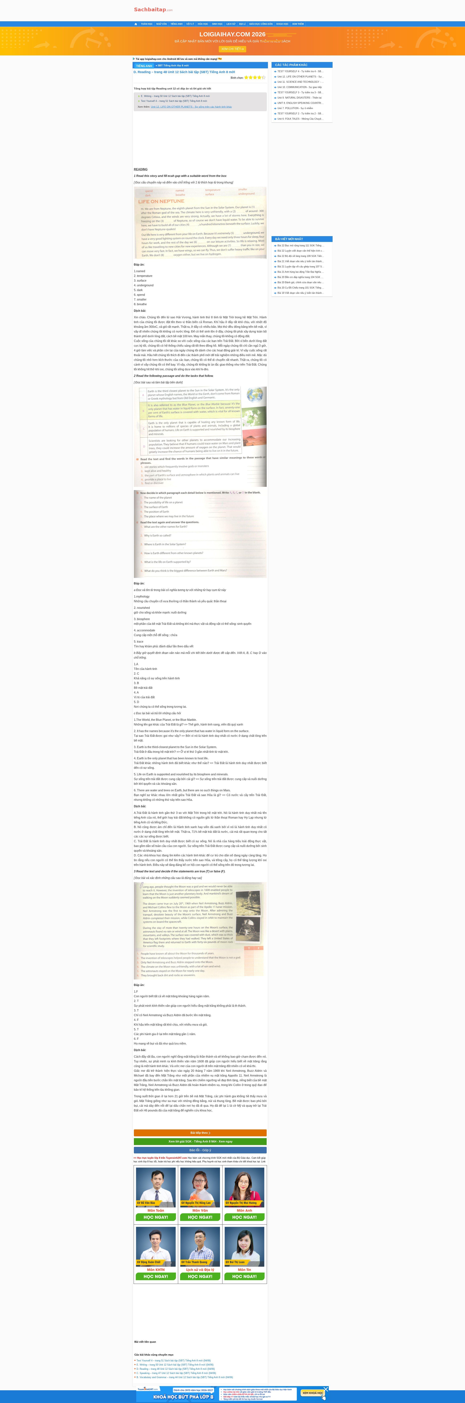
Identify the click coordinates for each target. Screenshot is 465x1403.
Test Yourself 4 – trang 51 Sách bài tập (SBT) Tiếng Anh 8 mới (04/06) (174, 1360)
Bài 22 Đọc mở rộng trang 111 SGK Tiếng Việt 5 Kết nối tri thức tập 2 (301, 245)
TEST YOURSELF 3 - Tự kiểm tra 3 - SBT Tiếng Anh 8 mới (301, 92)
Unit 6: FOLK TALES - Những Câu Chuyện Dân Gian (301, 118)
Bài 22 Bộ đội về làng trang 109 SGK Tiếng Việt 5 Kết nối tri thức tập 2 (301, 256)
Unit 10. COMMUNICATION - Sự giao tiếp (300, 87)
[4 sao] (259, 77)
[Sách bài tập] (153, 10)
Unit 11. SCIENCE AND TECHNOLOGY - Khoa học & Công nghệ (301, 82)
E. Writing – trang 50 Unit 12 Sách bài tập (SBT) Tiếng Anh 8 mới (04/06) (175, 1364)
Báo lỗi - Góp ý (200, 1150)
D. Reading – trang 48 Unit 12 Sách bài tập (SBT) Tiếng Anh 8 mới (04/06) (176, 1369)
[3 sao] (255, 77)
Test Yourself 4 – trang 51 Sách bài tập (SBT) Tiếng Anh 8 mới (174, 101)
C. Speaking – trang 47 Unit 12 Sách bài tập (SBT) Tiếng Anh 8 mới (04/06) (176, 1373)
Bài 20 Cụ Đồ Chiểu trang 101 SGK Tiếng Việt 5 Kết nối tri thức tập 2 (301, 287)
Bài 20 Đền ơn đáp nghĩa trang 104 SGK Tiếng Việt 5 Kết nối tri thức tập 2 (301, 277)
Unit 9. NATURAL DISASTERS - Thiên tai (300, 97)
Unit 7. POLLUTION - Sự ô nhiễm (295, 108)
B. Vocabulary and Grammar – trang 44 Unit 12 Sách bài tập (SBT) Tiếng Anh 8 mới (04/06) (185, 1377)
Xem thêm (298, 24)
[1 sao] (246, 77)
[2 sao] (250, 77)
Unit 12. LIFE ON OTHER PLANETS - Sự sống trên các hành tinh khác (191, 106)
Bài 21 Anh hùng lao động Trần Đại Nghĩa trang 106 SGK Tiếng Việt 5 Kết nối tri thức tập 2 (301, 271)
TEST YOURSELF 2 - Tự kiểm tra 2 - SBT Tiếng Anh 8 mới (301, 113)
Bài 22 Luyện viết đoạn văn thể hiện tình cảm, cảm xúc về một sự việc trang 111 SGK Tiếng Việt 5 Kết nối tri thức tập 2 (301, 250)
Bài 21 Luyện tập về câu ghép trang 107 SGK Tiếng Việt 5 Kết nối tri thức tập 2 (301, 266)
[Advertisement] (240, 10)
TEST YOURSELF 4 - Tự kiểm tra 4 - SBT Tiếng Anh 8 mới (301, 71)
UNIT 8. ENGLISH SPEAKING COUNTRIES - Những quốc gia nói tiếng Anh (301, 103)
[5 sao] (264, 77)
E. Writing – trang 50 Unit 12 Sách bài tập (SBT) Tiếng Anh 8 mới (175, 96)
